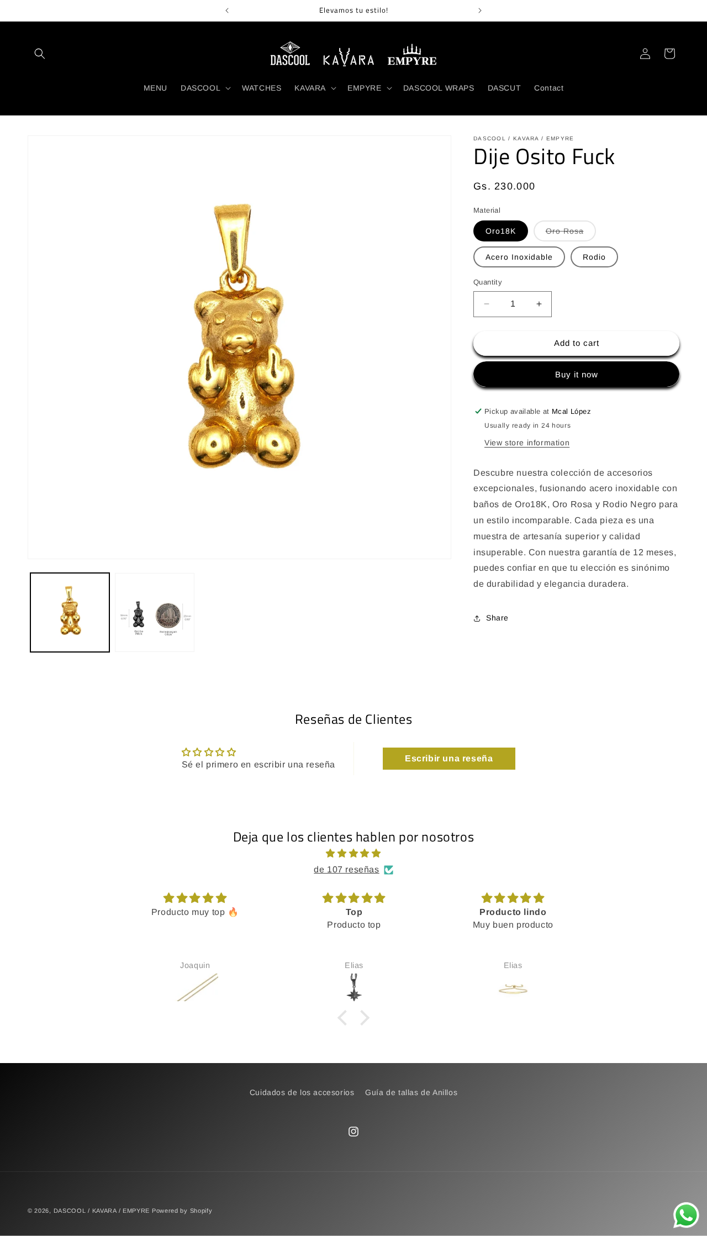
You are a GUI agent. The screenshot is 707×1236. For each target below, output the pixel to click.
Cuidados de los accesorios (302, 1092)
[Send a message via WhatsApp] (686, 1215)
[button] (40, 53)
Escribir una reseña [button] (449, 758)
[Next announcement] (480, 10)
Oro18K (501, 231)
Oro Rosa (571, 233)
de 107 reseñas (346, 869)
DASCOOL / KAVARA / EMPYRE (102, 1210)
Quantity (487, 282)
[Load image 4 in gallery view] (154, 612)
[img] (353, 853)
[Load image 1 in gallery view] (69, 612)
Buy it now (576, 374)
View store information (526, 442)
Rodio (594, 257)
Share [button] (497, 617)
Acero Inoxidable (519, 257)
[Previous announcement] (227, 10)
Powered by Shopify (182, 1210)
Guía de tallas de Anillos (411, 1092)
